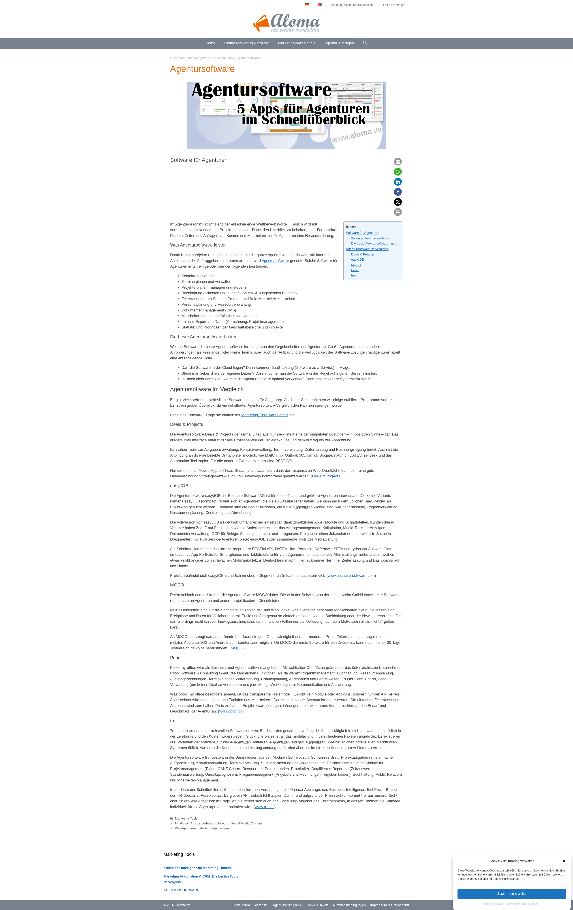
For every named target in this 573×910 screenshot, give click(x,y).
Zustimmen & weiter (512, 893)
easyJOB (357, 259)
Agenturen (287, 236)
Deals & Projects (362, 254)
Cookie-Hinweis (317, 905)
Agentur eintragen (339, 43)
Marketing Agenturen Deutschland (352, 4)
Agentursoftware (275, 261)
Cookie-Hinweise (493, 904)
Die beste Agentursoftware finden (374, 243)
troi (353, 275)
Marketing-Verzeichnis (296, 43)
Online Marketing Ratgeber (246, 43)
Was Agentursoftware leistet (370, 238)
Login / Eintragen (394, 4)
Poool (355, 270)
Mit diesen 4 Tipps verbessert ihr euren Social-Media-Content (218, 823)
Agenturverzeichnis (287, 905)
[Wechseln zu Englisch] (319, 4)
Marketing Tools (186, 818)
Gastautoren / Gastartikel (250, 905)
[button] (564, 861)
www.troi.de (264, 807)
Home (210, 43)
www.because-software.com (351, 575)
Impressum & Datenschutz (522, 904)
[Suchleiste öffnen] (365, 43)
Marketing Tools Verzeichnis (264, 415)
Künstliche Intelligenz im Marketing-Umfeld (197, 868)
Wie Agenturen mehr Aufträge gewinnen (203, 828)
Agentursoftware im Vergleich (367, 249)
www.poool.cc (230, 711)
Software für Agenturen (362, 233)
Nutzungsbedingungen (349, 905)
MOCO (356, 265)
